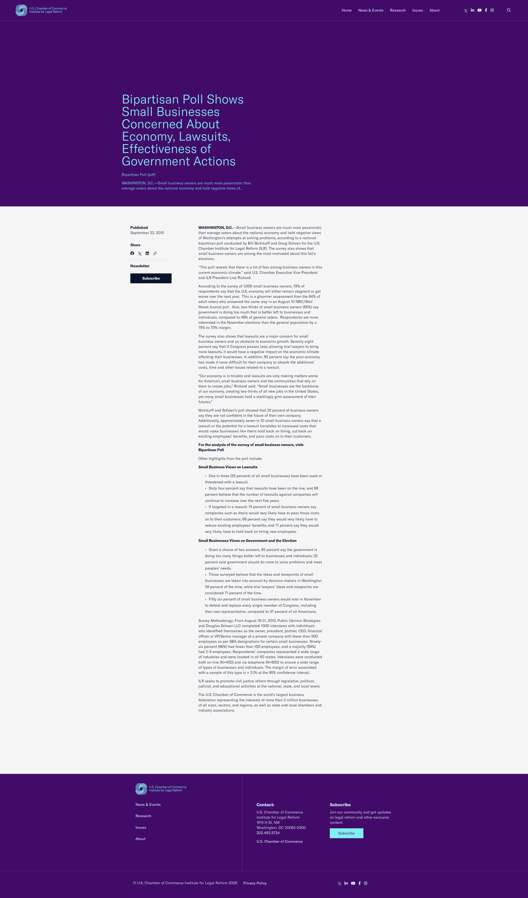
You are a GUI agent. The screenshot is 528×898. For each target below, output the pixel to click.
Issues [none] (417, 10)
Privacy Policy (255, 883)
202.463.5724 (268, 832)
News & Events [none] (370, 10)
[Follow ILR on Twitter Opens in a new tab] (466, 10)
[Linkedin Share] (147, 253)
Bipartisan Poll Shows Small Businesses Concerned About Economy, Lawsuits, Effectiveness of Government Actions (183, 129)
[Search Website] (508, 10)
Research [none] (398, 10)
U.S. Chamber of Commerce (280, 841)
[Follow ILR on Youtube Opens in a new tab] (479, 10)
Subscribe (151, 278)
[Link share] (155, 253)
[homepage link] (41, 10)
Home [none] (347, 10)
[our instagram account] (492, 10)
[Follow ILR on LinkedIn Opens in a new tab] (472, 10)
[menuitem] (346, 10)
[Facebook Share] (132, 253)
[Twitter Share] (139, 253)
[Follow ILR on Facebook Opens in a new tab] (486, 10)
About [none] (435, 10)
